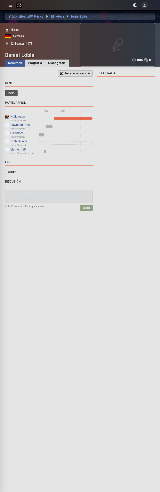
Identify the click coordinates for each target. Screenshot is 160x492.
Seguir (12, 171)
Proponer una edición (78, 73)
